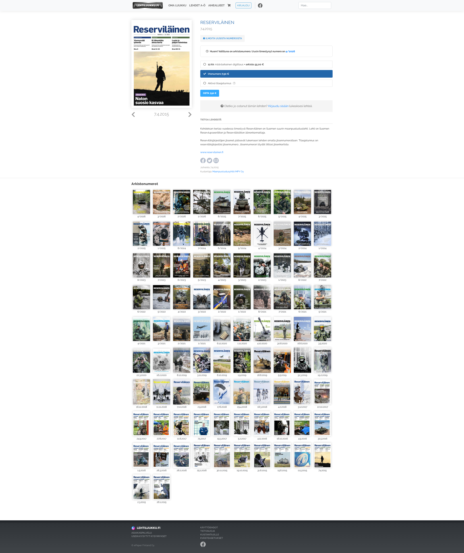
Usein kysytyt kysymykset (149, 536)
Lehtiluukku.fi (148, 528)
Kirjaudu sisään (278, 106)
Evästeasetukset (211, 538)
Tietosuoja (207, 531)
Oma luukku (177, 5)
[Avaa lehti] (141, 201)
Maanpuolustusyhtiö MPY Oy (228, 171)
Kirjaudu (243, 5)
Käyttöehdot (209, 527)
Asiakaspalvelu (141, 532)
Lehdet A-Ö (197, 5)
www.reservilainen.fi (211, 152)
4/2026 (290, 51)
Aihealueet (216, 5)
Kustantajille (209, 534)
